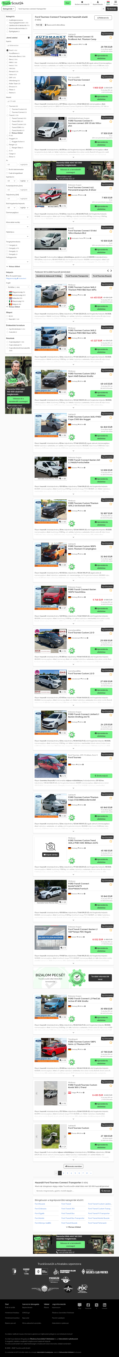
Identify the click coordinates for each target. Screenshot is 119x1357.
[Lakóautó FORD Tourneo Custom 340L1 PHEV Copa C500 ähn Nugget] (51, 425)
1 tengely (13, 245)
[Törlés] (103, 9)
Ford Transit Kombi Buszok (98, 1218)
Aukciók (13, 332)
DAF (12, 77)
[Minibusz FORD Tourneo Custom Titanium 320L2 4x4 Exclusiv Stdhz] (51, 511)
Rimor (12, 157)
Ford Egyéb (39, 1213)
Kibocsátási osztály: (13, 222)
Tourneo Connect (19, 112)
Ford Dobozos (40, 1208)
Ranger (13, 145)
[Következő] (65, 45)
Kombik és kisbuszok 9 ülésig (48, 276)
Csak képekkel (16, 342)
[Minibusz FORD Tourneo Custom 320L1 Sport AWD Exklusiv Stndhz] (51, 382)
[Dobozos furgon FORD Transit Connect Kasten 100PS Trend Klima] (51, 598)
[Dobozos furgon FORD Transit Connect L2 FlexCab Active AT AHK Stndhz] (51, 1007)
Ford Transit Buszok (69, 1223)
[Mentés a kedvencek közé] (110, 37)
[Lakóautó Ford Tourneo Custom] (51, 1136)
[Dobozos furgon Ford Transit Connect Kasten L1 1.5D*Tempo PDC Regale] (51, 938)
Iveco (13, 65)
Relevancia (104, 18)
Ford (13, 50)
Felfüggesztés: (11, 257)
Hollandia (17, 298)
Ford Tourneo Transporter (77, 276)
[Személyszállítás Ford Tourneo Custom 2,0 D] (51, 641)
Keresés (112, 9)
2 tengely (14, 248)
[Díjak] (18, 380)
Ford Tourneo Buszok (102, 276)
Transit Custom (19, 124)
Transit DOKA (18, 127)
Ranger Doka (17, 148)
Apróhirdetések (17, 329)
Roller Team (14, 84)
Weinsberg (14, 81)
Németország (19, 295)
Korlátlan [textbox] (14, 287)
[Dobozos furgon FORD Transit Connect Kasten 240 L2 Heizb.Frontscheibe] (51, 468)
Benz (13, 59)
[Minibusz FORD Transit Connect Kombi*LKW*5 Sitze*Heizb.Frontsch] (51, 892)
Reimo (12, 93)
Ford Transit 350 (67, 1208)
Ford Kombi (39, 1218)
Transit (13, 115)
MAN (13, 62)
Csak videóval (15, 345)
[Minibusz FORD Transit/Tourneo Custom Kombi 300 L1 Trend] (51, 1093)
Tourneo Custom (19, 109)
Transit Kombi (18, 130)
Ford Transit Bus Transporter (72, 1218)
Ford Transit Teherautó (97, 1223)
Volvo (13, 74)
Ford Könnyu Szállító (43, 1223)
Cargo (12, 154)
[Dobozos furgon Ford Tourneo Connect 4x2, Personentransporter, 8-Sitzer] (51, 196)
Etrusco (13, 87)
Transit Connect (19, 118)
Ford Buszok (40, 1204)
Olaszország (18, 301)
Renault (13, 71)
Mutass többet (74, 1227)
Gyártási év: (10, 177)
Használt (14, 319)
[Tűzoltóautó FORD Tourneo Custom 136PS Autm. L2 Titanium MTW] (51, 1050)
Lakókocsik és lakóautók (19, 25)
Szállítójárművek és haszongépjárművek (18, 21)
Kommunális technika (18, 28)
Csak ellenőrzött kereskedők (19, 349)
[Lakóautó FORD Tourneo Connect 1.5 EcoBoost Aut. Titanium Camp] (51, 45)
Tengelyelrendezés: (13, 242)
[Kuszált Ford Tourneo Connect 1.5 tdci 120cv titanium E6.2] (51, 239)
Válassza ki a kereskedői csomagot (18, 400)
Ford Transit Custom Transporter (101, 1208)
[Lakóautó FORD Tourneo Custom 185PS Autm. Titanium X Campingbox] (51, 555)
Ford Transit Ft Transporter (99, 1213)
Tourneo (13, 106)
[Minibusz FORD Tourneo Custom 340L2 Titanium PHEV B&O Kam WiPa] (51, 296)
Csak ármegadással (16, 173)
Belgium (16, 304)
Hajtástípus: (10, 232)
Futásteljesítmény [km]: (14, 186)
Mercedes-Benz (17, 56)
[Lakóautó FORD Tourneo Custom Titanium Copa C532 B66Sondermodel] (51, 806)
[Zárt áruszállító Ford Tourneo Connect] (51, 88)
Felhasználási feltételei (66, 1352)
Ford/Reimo (14, 53)
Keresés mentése (74, 1166)
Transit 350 (17, 121)
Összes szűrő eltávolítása (55, 25)
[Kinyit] (73, 71)
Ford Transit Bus (67, 1213)
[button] (116, 3)
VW (12, 68)
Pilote (12, 90)
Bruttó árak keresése (16, 169)
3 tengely (13, 251)
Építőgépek (14, 31)
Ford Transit (66, 1204)
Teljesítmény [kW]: (12, 195)
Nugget (13, 138)
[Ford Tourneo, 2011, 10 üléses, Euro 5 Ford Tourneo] (51, 766)
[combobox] (18, 287)
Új (11, 316)
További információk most (100, 977)
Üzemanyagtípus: (12, 212)
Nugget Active (18, 142)
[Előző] (36, 45)
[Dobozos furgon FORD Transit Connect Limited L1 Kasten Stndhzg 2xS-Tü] (51, 723)
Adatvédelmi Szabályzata (45, 1352)
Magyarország (16, 278)
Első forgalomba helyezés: (15, 203)
